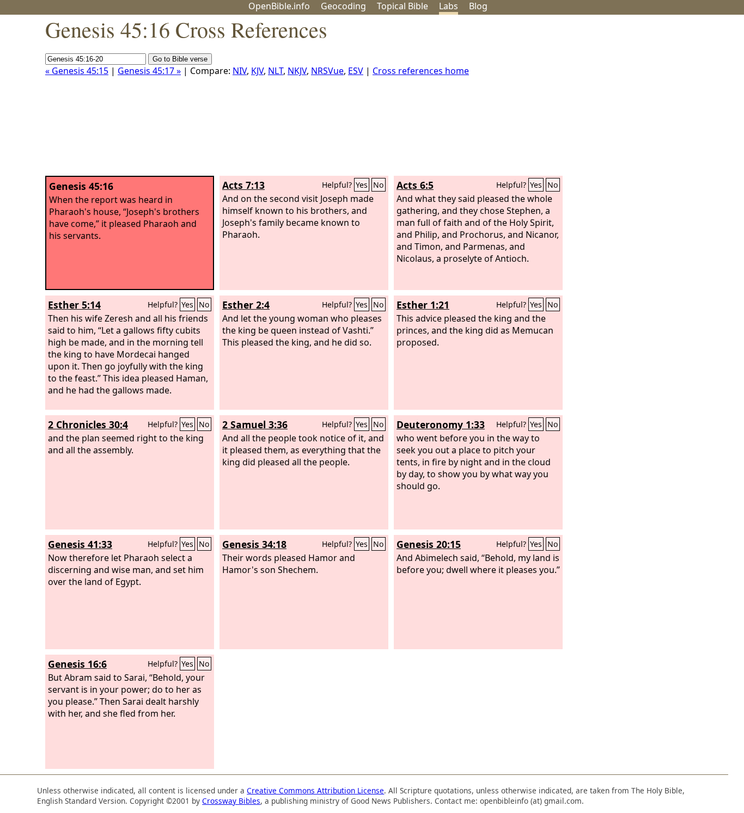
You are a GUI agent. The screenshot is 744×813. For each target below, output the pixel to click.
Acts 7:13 (243, 185)
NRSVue (327, 71)
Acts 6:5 (415, 185)
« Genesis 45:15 (76, 71)
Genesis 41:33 (80, 544)
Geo (343, 6)
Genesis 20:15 (429, 544)
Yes (362, 185)
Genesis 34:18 (254, 544)
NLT (275, 71)
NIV (240, 71)
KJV (257, 71)
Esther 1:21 (423, 304)
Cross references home (421, 71)
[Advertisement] (634, 99)
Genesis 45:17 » (149, 71)
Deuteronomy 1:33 (441, 424)
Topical (402, 6)
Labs (448, 6)
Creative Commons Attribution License (315, 790)
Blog (478, 6)
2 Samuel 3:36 (255, 424)
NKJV (297, 71)
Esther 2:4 (246, 304)
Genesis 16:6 (77, 663)
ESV (355, 71)
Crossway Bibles (231, 801)
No (378, 185)
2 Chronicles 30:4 (88, 424)
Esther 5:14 (74, 304)
